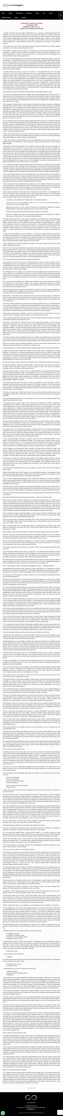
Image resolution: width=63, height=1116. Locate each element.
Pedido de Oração (6, 17)
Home (3, 13)
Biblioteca (29, 13)
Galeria (37, 13)
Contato (51, 13)
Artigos (10, 13)
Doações (24, 17)
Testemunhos (19, 13)
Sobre (16, 17)
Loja (44, 13)
